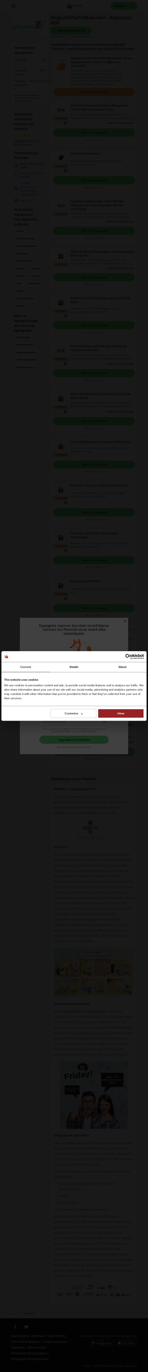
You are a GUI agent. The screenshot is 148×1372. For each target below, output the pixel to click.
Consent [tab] (25, 666)
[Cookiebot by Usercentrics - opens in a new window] (128, 656)
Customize (71, 713)
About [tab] (122, 666)
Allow (120, 713)
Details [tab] (74, 666)
